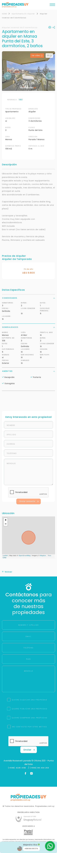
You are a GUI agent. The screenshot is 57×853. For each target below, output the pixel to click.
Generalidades (10, 327)
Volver (8, 572)
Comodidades (9, 298)
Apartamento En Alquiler (24, 14)
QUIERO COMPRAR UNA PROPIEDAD (29, 718)
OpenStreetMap (25, 555)
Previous (7, 76)
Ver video (36, 55)
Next (49, 76)
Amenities (7, 371)
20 (48, 55)
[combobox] (14, 422)
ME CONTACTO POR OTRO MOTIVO (29, 727)
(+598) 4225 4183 (17, 768)
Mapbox (43, 555)
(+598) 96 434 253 (39, 768)
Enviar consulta (27, 501)
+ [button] (6, 520)
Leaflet (5, 555)
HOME (4, 14)
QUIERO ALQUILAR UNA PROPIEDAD (29, 700)
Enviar (27, 749)
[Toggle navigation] (52, 5)
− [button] (6, 524)
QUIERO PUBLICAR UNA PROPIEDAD (29, 709)
